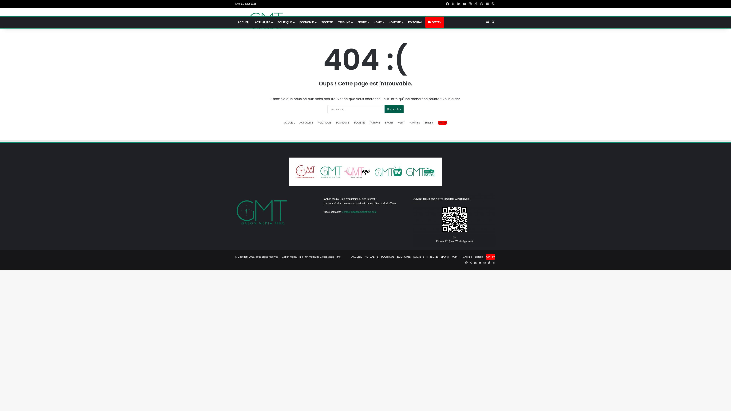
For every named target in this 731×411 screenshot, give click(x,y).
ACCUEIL (244, 22)
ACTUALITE (262, 22)
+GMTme (395, 22)
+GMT (378, 22)
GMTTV (436, 22)
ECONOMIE (306, 22)
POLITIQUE (285, 22)
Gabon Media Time (292, 256)
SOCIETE (327, 22)
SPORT (362, 22)
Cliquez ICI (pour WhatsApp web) (454, 241)
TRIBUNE (344, 22)
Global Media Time (330, 256)
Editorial (415, 22)
